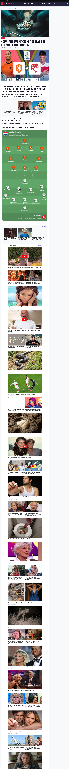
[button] (25, 24)
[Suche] (67, 4)
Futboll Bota (37, 3)
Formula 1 (49, 3)
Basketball (55, 3)
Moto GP (43, 3)
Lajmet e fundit (26, 3)
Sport (32, 3)
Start (1, 8)
